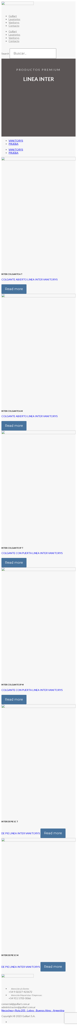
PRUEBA (13, 143)
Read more (14, 289)
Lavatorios (14, 19)
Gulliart (13, 16)
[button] (38, 46)
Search (5, 53)
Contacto (14, 25)
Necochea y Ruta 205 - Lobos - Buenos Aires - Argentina (32, 1010)
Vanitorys (14, 22)
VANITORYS (16, 140)
